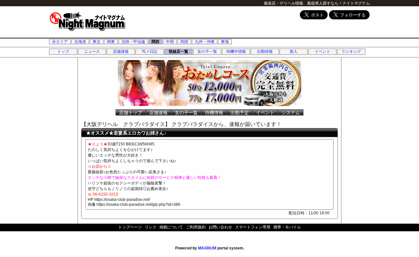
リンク (150, 227)
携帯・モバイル (287, 227)
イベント (322, 51)
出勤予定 (239, 112)
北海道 (80, 41)
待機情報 (214, 112)
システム (291, 112)
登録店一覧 (178, 51)
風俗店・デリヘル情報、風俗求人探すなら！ (303, 3)
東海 (225, 41)
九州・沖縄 (204, 41)
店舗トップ (130, 112)
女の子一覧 (207, 51)
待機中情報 (236, 51)
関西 (155, 41)
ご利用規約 (196, 227)
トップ (63, 51)
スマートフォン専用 (252, 227)
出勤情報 (265, 51)
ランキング (351, 51)
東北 (96, 41)
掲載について (171, 227)
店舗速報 (121, 51)
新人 (294, 51)
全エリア (60, 41)
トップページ (130, 227)
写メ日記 (149, 51)
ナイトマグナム (356, 3)
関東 (111, 41)
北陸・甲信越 (133, 41)
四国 (184, 41)
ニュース (92, 51)
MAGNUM (207, 248)
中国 (170, 41)
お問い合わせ (220, 227)
